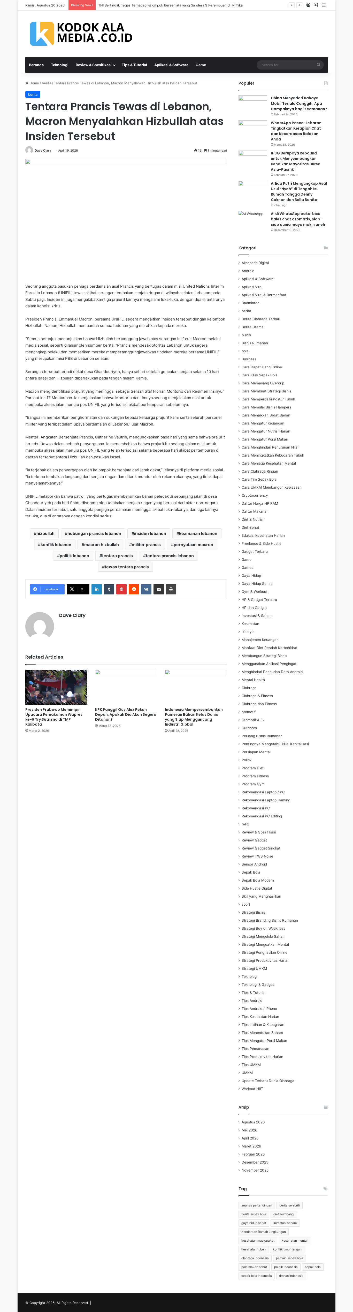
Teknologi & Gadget (258, 984)
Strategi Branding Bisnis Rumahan (270, 920)
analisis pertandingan (256, 1205)
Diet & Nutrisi (252, 519)
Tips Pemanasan (255, 1049)
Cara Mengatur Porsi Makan (265, 439)
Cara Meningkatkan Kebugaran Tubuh (273, 455)
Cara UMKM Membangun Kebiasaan (272, 487)
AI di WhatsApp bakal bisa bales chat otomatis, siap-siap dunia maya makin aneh (298, 219)
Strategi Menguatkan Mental (265, 944)
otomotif (249, 712)
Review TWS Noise (257, 856)
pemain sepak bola (289, 1258)
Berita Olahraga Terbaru (261, 319)
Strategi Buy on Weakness (263, 928)
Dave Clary (43, 150)
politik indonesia (286, 1267)
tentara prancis (117, 555)
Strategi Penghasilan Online (264, 952)
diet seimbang (283, 1214)
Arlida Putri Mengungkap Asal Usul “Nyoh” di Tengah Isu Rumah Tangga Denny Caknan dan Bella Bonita (299, 191)
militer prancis (146, 544)
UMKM (247, 1073)
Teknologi (59, 65)
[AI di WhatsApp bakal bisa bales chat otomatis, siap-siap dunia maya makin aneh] (253, 220)
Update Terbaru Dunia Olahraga (268, 1081)
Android (248, 271)
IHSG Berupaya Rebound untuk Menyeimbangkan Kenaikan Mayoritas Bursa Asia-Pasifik (295, 161)
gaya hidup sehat (253, 1223)
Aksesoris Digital (255, 263)
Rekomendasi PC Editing (262, 816)
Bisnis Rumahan (255, 343)
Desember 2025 (255, 1162)
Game (201, 65)
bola (245, 351)
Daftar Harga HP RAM (260, 503)
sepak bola (313, 1267)
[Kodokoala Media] (83, 34)
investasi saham (285, 1223)
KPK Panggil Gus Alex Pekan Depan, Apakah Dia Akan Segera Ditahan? (125, 714)
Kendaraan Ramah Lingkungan (263, 1232)
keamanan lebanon (198, 533)
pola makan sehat (254, 1267)
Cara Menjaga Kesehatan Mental (269, 463)
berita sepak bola (253, 1214)
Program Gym (253, 784)
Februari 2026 (253, 1154)
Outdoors (249, 728)
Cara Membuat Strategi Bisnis (266, 391)
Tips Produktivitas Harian (262, 1057)
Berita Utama (253, 327)
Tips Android (252, 1000)
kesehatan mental (295, 1240)
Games (247, 567)
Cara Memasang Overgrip (263, 383)
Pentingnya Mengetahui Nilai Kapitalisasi (275, 744)
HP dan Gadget (254, 608)
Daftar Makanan (255, 511)
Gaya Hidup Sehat (257, 584)
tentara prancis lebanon (170, 555)
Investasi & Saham (257, 616)
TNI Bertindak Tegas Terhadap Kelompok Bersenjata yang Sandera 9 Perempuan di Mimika (170, 5)
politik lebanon (74, 555)
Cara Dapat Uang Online (262, 367)
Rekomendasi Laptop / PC (263, 792)
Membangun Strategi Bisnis (264, 656)
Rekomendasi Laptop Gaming (266, 800)
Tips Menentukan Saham (262, 1033)
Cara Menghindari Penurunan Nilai (270, 447)
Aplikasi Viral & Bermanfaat (264, 295)
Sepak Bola (251, 872)
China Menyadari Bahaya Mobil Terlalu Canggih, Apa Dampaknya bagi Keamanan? (299, 103)
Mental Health (253, 680)
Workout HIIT (252, 1089)
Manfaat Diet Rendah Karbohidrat (269, 648)
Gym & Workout (254, 592)
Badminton (250, 303)
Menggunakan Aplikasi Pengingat (269, 664)
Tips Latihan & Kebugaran (263, 1025)
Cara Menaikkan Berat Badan (266, 415)
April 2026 (250, 1138)
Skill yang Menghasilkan (261, 896)
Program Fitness (255, 776)
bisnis (246, 335)
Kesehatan (250, 624)
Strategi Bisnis (253, 912)
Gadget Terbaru (255, 551)
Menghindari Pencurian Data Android (272, 672)
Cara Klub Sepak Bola (260, 375)
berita (46, 83)
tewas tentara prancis (127, 566)
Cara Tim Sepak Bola (259, 479)
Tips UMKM (251, 1065)
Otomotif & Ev (253, 720)
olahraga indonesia (255, 1258)
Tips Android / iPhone (259, 1009)
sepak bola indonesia (256, 1276)
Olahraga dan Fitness (259, 704)
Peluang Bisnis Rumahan (262, 736)
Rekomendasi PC (256, 808)
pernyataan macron (193, 544)
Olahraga (249, 688)
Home (33, 83)
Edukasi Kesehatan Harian (263, 535)
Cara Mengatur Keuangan (263, 423)
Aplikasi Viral (252, 287)
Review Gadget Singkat (261, 848)
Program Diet (253, 768)
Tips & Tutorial (134, 65)
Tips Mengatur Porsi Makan (264, 1041)
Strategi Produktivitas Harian (265, 960)
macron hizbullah (101, 544)
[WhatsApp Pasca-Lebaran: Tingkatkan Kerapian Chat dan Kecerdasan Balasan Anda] (253, 130)
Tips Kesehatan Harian (260, 1017)
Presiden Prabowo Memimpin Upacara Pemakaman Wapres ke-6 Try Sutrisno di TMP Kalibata (53, 717)
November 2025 (255, 1170)
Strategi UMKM (254, 968)
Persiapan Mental (256, 752)
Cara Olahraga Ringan (260, 471)
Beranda (36, 65)
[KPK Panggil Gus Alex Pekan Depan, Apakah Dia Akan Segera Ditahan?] (126, 687)
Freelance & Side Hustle (261, 543)
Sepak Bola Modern (258, 880)
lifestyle (248, 632)
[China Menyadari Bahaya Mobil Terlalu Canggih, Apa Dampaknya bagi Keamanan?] (253, 105)
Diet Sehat (250, 527)
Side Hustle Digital (257, 888)
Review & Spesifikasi (94, 65)
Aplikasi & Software (171, 65)
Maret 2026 (251, 1146)
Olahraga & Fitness (257, 696)
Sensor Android (254, 864)
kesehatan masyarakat (257, 1240)
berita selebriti (289, 1205)
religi (245, 824)
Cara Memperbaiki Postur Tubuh (268, 399)
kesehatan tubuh (253, 1249)
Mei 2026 (249, 1130)
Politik (246, 760)
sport (246, 904)
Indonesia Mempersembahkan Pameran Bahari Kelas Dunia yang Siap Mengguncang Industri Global (194, 717)
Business (249, 359)
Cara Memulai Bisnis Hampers (266, 407)
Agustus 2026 (253, 1122)
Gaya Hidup (251, 575)
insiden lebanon (150, 533)
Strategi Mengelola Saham (264, 936)
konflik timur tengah (287, 1249)
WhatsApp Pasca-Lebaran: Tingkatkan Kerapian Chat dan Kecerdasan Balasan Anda (297, 131)
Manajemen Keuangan (260, 640)
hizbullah (45, 533)
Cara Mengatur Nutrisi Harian (266, 431)
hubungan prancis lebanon (94, 533)
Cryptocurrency (255, 495)
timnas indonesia (291, 1276)
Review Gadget (254, 840)
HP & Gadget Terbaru (259, 600)
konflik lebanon (56, 544)
